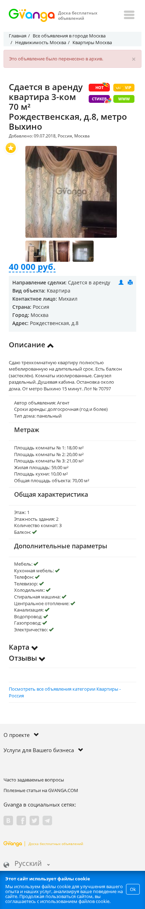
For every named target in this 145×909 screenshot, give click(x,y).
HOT (99, 87)
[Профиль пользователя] (121, 282)
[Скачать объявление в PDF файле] (130, 282)
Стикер (99, 98)
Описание (28, 344)
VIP (128, 87)
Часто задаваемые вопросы (34, 780)
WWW (124, 98)
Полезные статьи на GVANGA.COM (41, 790)
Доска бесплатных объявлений (56, 843)
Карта (20, 647)
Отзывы (24, 658)
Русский (28, 864)
